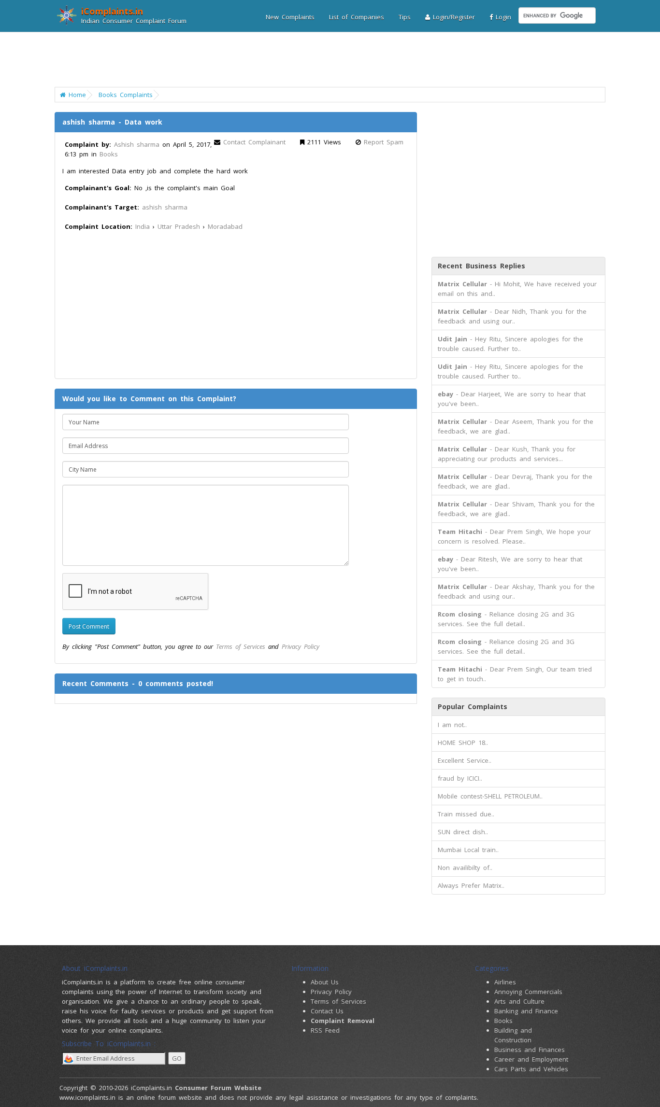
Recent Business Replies (481, 265)
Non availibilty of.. (465, 867)
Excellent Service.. (464, 760)
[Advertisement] (324, 60)
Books (109, 154)
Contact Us (327, 1011)
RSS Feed (325, 1030)
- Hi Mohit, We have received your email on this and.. (517, 289)
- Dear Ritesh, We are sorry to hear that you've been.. (510, 564)
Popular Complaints (472, 706)
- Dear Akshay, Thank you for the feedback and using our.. (516, 591)
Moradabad (225, 226)
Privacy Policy (300, 646)
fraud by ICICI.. (460, 778)
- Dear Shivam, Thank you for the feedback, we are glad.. (516, 509)
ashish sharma (164, 207)
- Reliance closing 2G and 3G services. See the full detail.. (506, 619)
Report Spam (383, 142)
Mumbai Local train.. (468, 849)
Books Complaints (126, 94)
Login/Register (452, 17)
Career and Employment (531, 1059)
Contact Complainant (254, 142)
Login (502, 17)
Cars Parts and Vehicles (531, 1069)
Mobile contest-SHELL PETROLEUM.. (490, 796)
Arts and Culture (519, 1001)
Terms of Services (240, 646)
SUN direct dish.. (463, 831)
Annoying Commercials (528, 991)
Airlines (505, 982)
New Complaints (290, 17)
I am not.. (452, 724)
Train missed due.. (466, 814)
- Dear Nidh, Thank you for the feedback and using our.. (512, 316)
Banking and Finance (526, 1011)
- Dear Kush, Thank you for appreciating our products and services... (506, 454)
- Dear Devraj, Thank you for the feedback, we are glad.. (515, 481)
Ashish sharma (136, 144)
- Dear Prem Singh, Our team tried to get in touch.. (515, 674)
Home (76, 94)
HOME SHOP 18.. (463, 742)
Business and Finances (529, 1049)
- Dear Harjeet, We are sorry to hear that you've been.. (512, 399)
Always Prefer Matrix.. (471, 885)
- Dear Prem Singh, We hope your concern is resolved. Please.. (514, 536)
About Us (325, 982)
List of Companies (356, 17)
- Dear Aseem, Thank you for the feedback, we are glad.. (515, 426)
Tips (405, 17)
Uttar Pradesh (179, 226)
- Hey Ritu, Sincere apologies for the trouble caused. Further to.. (510, 344)
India (142, 226)
